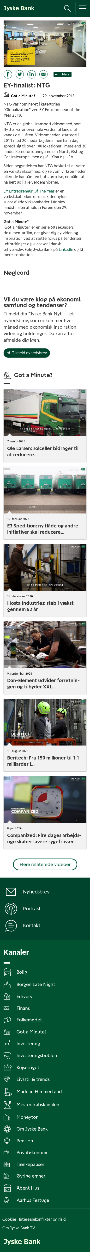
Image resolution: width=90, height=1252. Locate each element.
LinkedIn (66, 249)
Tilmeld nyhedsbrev (28, 352)
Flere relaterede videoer (45, 864)
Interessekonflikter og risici (42, 1219)
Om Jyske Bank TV (18, 1228)
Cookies (9, 1219)
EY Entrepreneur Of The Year (29, 191)
